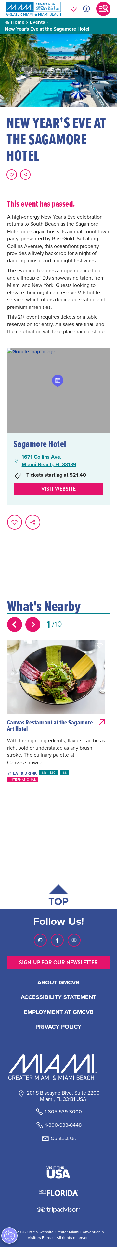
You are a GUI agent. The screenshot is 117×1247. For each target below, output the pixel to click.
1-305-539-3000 (63, 1112)
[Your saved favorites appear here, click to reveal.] (74, 9)
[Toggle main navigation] (103, 9)
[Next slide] (32, 624)
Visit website (58, 489)
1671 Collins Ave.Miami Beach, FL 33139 (49, 460)
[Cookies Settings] (9, 1235)
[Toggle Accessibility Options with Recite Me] (86, 9)
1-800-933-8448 (63, 1125)
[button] (100, 645)
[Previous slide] (14, 624)
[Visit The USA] (58, 1172)
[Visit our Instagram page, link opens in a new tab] (40, 940)
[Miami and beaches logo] (58, 1067)
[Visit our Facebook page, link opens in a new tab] (57, 940)
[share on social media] (25, 174)
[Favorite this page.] (11, 174)
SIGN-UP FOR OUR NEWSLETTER (58, 962)
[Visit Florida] (58, 1192)
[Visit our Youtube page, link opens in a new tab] (74, 940)
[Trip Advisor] (58, 1209)
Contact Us (63, 1138)
